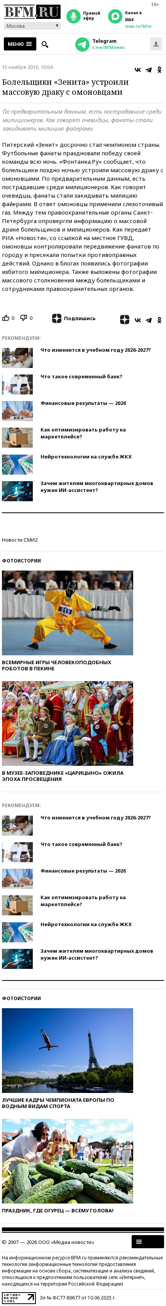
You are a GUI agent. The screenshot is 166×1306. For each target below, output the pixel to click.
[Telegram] (148, 69)
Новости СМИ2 (19, 539)
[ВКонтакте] (137, 69)
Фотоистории (21, 560)
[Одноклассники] (159, 69)
